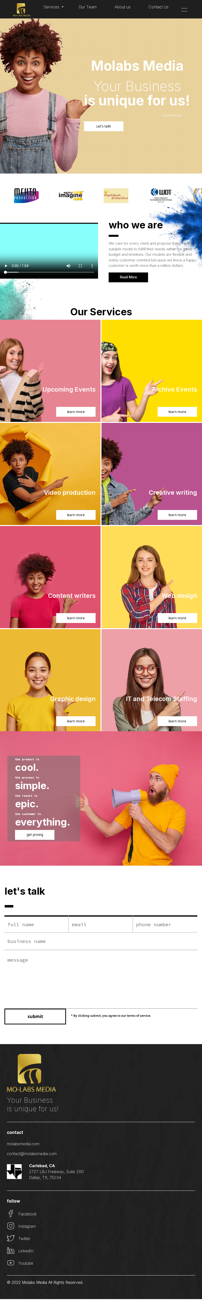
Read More (128, 277)
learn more (76, 412)
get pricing (35, 834)
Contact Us (158, 6)
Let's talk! (103, 126)
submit (35, 1016)
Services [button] (52, 6)
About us (123, 6)
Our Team (88, 6)
